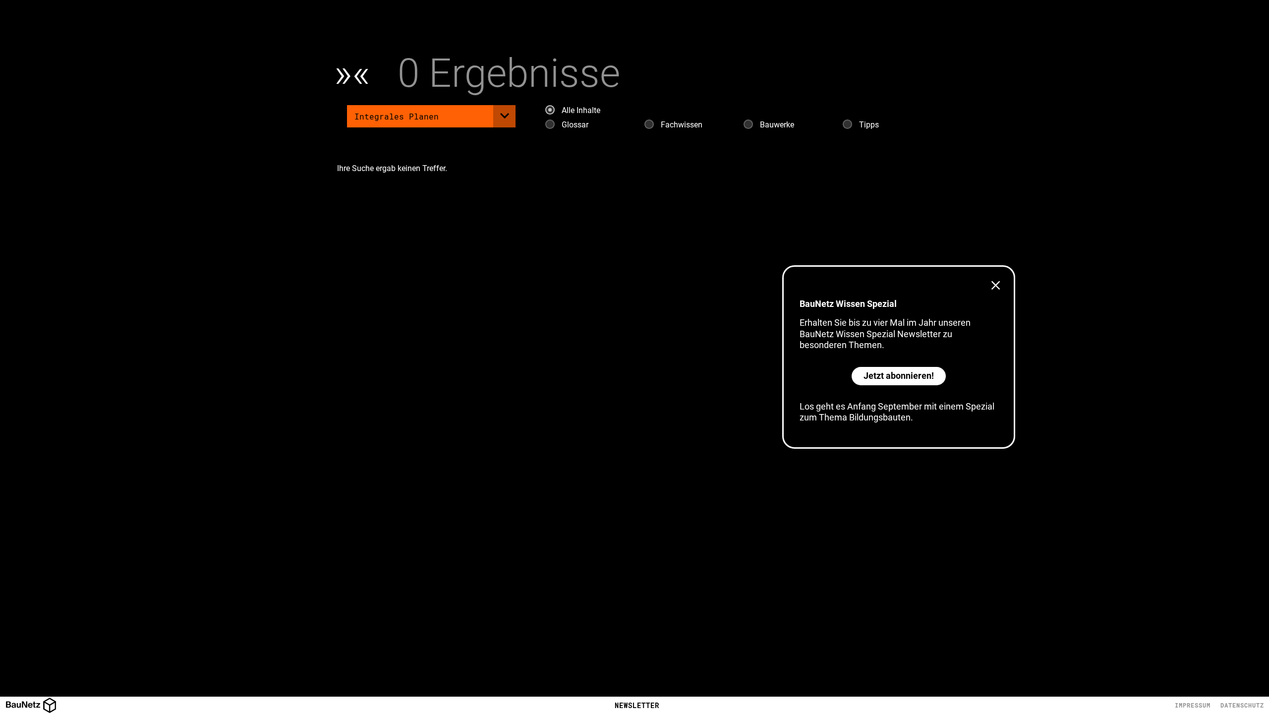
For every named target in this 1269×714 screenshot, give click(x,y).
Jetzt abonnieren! (899, 375)
